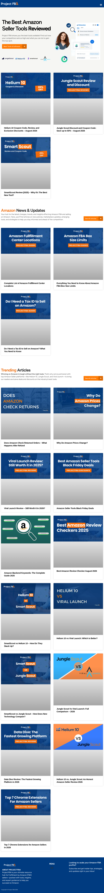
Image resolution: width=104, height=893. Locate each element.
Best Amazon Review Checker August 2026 (77, 571)
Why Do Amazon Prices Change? (72, 443)
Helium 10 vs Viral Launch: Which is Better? (77, 638)
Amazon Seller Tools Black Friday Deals (75, 508)
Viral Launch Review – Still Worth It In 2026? (24, 508)
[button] (101, 4)
